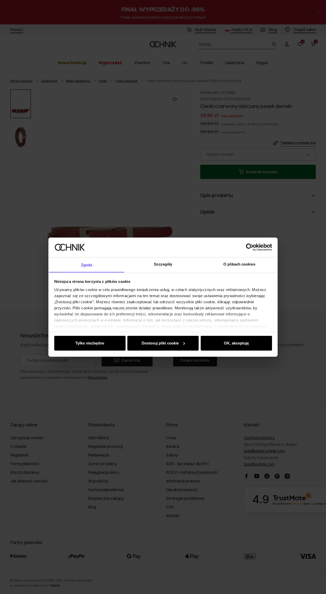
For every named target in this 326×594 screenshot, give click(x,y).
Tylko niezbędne (89, 343)
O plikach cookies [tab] (239, 264)
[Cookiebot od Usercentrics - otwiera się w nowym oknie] (249, 247)
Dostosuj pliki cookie (160, 343)
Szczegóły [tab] (163, 264)
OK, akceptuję (236, 343)
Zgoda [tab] (86, 265)
